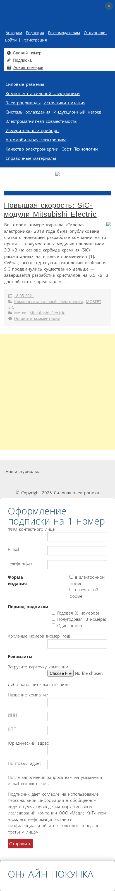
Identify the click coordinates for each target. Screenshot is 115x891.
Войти (11, 40)
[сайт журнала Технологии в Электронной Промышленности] (93, 471)
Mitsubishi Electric (47, 312)
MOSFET (93, 301)
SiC (11, 307)
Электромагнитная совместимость (41, 121)
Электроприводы (23, 102)
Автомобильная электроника (36, 139)
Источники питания (64, 102)
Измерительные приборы (32, 130)
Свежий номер (27, 53)
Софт (66, 149)
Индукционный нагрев (77, 112)
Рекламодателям (64, 32)
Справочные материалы (31, 158)
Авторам (14, 32)
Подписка (22, 60)
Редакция (35, 32)
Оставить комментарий (37, 318)
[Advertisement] (57, 392)
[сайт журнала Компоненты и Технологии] (18, 482)
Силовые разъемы (25, 84)
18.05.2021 (24, 295)
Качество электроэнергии (32, 149)
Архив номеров (28, 67)
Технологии (86, 149)
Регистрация (34, 40)
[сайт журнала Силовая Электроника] (58, 471)
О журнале (95, 32)
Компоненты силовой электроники (43, 93)
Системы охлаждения (28, 112)
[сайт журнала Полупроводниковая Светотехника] (59, 482)
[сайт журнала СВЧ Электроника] (98, 482)
